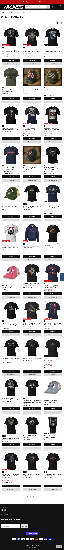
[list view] (61, 23)
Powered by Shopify (32, 547)
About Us (29, 544)
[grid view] (57, 23)
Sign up (24, 526)
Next (34, 496)
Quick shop (11, 60)
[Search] (48, 7)
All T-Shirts (22, 544)
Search (42, 544)
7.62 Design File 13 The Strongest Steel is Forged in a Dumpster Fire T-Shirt (32, 402)
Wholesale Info (36, 544)
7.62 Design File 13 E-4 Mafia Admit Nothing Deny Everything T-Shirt (11, 325)
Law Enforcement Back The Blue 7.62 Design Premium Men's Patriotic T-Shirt (10, 475)
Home (2, 12)
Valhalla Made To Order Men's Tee (32, 358)
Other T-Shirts (9, 12)
